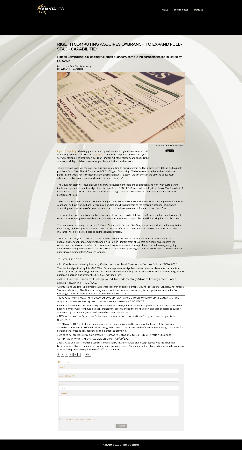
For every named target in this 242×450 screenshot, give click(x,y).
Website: (62, 384)
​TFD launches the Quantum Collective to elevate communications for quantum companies (116, 316)
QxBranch (98, 154)
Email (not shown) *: (67, 376)
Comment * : (64, 393)
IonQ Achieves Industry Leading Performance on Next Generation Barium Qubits (110, 264)
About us (198, 9)
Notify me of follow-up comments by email (79, 419)
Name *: (62, 367)
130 (88, 354)
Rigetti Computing (66, 151)
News (165, 9)
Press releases (181, 9)
